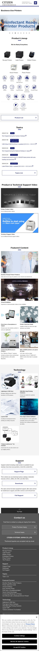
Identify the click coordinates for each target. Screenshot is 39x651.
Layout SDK (6, 607)
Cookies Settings (19, 636)
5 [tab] (21, 33)
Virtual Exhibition (7, 586)
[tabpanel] (19, 23)
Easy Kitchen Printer (8, 588)
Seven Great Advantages (9, 592)
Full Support (19, 495)
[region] (19, 632)
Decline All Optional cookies (19, 641)
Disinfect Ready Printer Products (12, 583)
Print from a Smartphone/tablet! (11, 590)
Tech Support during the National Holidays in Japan (16, 151)
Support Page (19, 471)
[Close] (36, 617)
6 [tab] (23, 33)
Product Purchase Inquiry (19, 527)
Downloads (19, 483)
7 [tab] (26, 33)
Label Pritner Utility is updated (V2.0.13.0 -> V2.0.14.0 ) (17, 166)
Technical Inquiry (19, 532)
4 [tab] (18, 33)
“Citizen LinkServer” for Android (11, 609)
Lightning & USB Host (8, 602)
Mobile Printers (6, 554)
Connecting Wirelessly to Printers (12, 594)
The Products (6, 560)
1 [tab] (9, 33)
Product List (19, 118)
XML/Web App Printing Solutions (11, 606)
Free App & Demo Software (10, 604)
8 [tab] (29, 33)
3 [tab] (15, 33)
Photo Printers (6, 558)
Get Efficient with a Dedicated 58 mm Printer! (15, 596)
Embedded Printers (8, 556)
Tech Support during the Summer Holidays (13, 136)
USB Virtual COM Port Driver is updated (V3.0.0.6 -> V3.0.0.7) (18, 144)
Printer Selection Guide (9, 585)
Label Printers (6, 552)
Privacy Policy (30, 624)
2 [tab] (12, 33)
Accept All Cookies (19, 647)
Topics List (19, 173)
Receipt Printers (7, 551)
